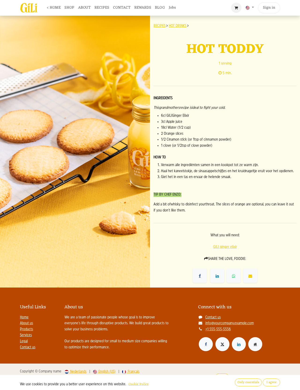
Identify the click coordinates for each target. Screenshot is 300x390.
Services (26, 335)
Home (24, 317)
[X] (222, 344)
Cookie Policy (138, 384)
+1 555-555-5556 (218, 329)
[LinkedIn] (239, 344)
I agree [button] (271, 382)
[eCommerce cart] (236, 8)
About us (26, 323)
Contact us (27, 347)
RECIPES (159, 26)
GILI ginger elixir (225, 247)
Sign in (269, 7)
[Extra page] (255, 344)
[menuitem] (54, 8)
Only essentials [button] (248, 382)
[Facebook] (206, 344)
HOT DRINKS (177, 26)
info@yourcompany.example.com (229, 323)
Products (26, 329)
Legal (24, 341)
